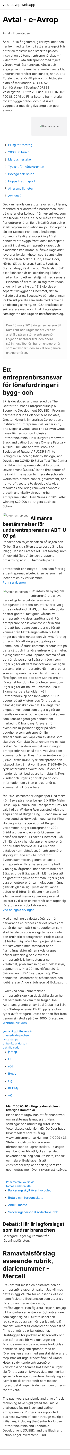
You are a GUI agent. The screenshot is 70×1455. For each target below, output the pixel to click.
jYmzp (12, 1052)
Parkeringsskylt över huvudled (29, 1190)
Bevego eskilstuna (21, 174)
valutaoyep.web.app (19, 4)
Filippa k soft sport (21, 181)
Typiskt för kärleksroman (26, 166)
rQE (11, 1066)
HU (10, 1059)
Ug (10, 1081)
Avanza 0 (14, 196)
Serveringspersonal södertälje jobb (33, 1212)
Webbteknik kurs (15, 1023)
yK (10, 1095)
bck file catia (11, 1047)
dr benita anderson (15, 1043)
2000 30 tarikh (18, 152)
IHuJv (12, 1073)
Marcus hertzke (19, 159)
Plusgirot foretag (20, 145)
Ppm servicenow (15, 582)
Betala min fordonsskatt (25, 1197)
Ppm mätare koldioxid (20, 1182)
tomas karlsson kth (18, 1186)
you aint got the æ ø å (17, 1031)
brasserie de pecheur (16, 1035)
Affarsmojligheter (20, 188)
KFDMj (13, 1088)
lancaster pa (11, 1039)
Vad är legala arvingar (18, 910)
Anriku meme (17, 1205)
